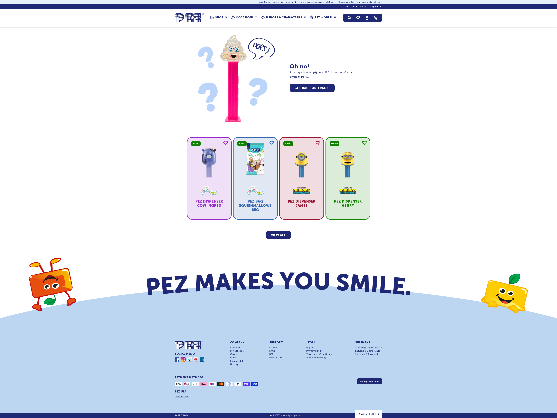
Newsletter (275, 357)
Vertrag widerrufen (369, 381)
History (234, 364)
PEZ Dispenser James (302, 203)
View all (278, 235)
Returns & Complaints (367, 351)
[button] (218, 17)
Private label (237, 351)
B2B (271, 354)
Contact (274, 347)
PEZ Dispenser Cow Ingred (209, 203)
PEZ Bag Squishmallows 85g (255, 205)
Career (234, 354)
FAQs (272, 351)
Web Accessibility (316, 357)
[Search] (349, 18)
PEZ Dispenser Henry (348, 203)
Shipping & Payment (366, 354)
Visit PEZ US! (182, 396)
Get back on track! (312, 88)
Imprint (310, 347)
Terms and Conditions (319, 354)
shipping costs (294, 415)
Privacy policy (314, 351)
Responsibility (238, 361)
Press (233, 357)
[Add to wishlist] (225, 142)
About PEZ (236, 347)
